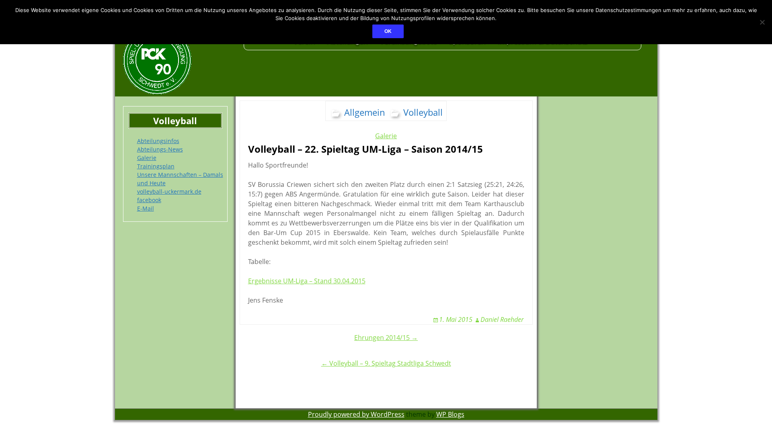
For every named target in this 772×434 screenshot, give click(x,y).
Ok (388, 31)
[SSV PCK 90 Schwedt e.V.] (179, 60)
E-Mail (145, 208)
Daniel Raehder (502, 319)
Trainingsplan (156, 166)
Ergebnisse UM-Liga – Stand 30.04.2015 (306, 280)
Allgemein (364, 112)
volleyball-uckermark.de (169, 191)
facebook (149, 200)
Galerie (146, 158)
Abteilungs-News (160, 149)
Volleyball (423, 112)
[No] (762, 22)
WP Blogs (450, 414)
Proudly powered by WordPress (356, 414)
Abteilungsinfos (158, 141)
